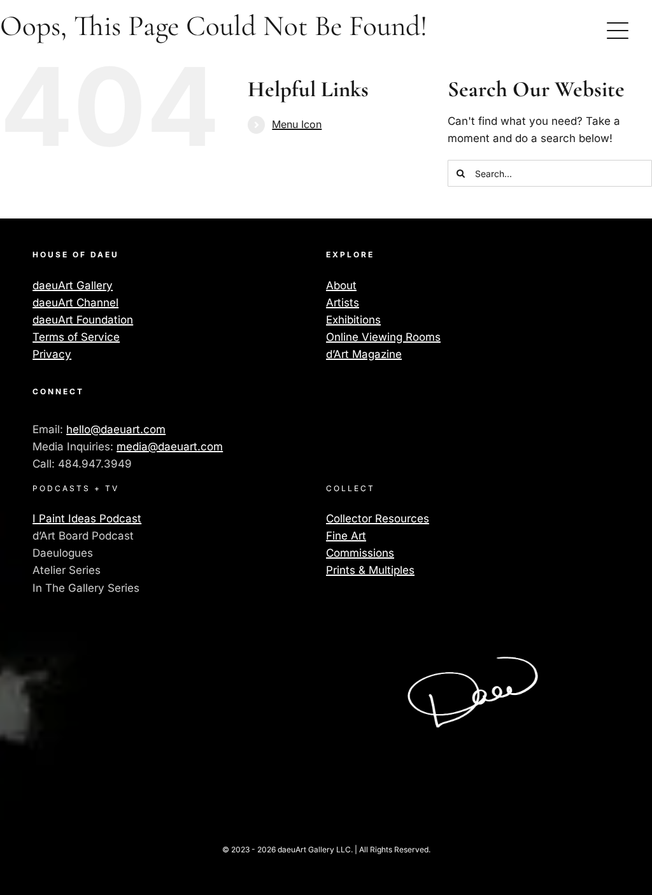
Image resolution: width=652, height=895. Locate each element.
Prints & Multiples (370, 570)
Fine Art (346, 535)
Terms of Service (76, 337)
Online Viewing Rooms (383, 337)
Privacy (51, 354)
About (341, 285)
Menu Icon (297, 124)
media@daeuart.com (170, 446)
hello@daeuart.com (116, 429)
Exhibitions (353, 319)
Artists (342, 302)
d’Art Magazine (364, 354)
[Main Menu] (617, 30)
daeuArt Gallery (72, 285)
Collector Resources (377, 518)
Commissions (360, 553)
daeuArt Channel (75, 302)
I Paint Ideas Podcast (86, 518)
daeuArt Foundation (82, 319)
